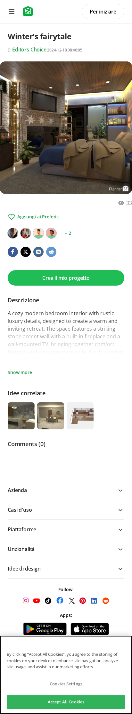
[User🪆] (26, 233)
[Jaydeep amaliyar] (38, 233)
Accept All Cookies (66, 702)
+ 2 (68, 233)
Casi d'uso (20, 509)
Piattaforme (22, 529)
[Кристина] (13, 233)
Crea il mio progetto (66, 277)
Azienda (17, 490)
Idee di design (24, 568)
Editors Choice (29, 49)
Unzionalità (21, 549)
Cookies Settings (66, 684)
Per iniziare (103, 11)
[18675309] (51, 233)
